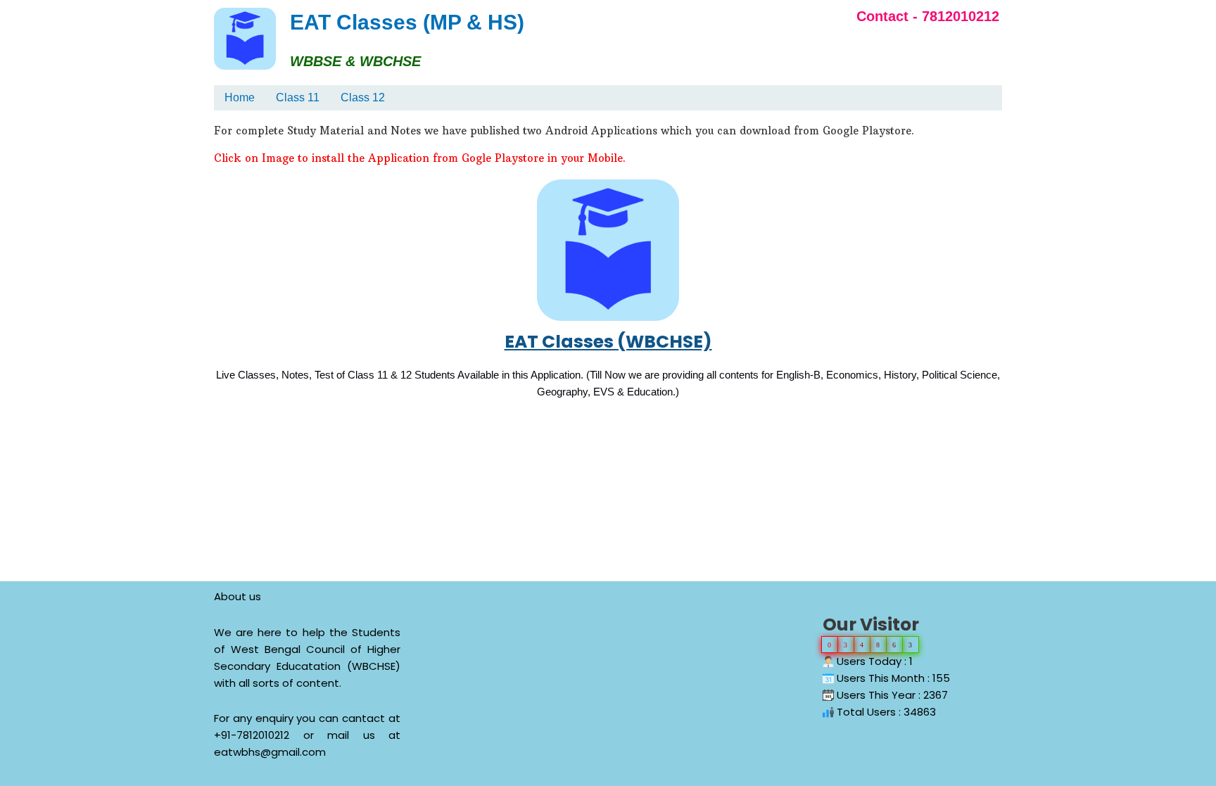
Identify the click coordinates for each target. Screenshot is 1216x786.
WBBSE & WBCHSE (355, 61)
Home (239, 97)
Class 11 (297, 97)
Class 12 (363, 97)
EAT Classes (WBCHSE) (608, 341)
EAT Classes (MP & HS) (407, 22)
